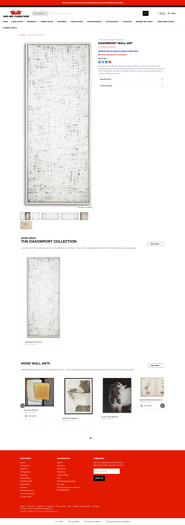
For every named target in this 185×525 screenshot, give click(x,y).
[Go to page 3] (94, 438)
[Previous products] (22, 405)
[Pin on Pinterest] (110, 62)
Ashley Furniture (108, 47)
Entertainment (94, 22)
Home (5, 22)
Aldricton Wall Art (70, 418)
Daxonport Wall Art (33, 342)
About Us (61, 466)
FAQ (59, 478)
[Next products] (162, 405)
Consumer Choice (165, 22)
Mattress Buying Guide (66, 481)
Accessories (112, 22)
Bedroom (32, 22)
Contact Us (61, 469)
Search (60, 462)
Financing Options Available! (113, 55)
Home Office (77, 22)
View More (154, 244)
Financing (61, 472)
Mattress (62, 22)
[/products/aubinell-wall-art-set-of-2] (155, 387)
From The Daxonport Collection (111, 40)
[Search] (145, 13)
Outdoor (127, 22)
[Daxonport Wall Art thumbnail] (22, 216)
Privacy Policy (62, 475)
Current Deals (10, 28)
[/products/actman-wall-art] (39, 392)
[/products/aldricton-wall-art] (78, 396)
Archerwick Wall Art (109, 417)
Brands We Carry (144, 22)
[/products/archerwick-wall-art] (117, 396)
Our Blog (60, 484)
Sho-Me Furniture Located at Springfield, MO (36, 508)
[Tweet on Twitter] (103, 62)
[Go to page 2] (92, 438)
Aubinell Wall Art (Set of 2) (151, 400)
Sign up (99, 478)
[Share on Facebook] (99, 62)
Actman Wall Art (31, 410)
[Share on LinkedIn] (106, 62)
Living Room (17, 22)
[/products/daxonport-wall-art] (43, 297)
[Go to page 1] (90, 438)
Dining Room (47, 22)
